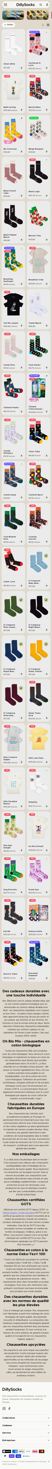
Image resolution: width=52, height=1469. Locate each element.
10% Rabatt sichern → (13, 745)
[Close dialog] (47, 719)
